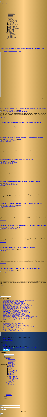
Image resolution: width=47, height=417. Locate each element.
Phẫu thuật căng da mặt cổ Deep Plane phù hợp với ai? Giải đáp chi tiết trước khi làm (18, 300)
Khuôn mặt (8, 25)
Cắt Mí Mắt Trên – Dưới (12, 20)
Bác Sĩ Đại (5, 39)
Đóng (2, 413)
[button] (5, 398)
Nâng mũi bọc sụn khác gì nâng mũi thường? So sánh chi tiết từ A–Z (20, 268)
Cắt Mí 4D (10, 18)
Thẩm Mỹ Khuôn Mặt (7, 6)
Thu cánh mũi (10, 12)
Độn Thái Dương (11, 29)
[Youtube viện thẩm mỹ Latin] (18, 347)
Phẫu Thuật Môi (11, 31)
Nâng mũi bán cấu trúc (12, 9)
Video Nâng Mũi (9, 42)
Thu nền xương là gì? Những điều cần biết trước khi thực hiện (14, 303)
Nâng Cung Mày (11, 23)
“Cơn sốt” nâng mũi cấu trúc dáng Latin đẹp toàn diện (12, 329)
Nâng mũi (8, 7)
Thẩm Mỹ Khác (6, 38)
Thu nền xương (11, 16)
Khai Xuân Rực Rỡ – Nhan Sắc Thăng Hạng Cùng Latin (13, 323)
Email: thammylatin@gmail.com (8, 340)
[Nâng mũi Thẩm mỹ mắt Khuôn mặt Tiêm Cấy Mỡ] (23, 407)
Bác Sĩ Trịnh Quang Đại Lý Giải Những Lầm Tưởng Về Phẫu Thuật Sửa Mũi (17, 330)
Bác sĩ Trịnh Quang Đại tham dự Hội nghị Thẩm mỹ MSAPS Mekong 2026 (22, 48)
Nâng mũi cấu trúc (11, 8)
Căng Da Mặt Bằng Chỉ (12, 26)
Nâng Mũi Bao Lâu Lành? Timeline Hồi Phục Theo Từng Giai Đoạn (20, 181)
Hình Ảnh (5, 396)
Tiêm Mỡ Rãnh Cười (12, 37)
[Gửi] (0, 297)
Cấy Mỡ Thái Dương (12, 34)
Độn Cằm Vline (11, 30)
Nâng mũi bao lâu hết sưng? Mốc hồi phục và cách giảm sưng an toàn (20, 122)
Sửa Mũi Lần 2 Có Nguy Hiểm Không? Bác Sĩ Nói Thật (13, 319)
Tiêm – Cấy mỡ (9, 32)
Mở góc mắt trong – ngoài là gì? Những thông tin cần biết (13, 301)
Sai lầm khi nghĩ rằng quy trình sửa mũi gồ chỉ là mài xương (18, 247)
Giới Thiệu (5, 344)
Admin (20, 51)
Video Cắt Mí (8, 43)
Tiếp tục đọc (3, 102)
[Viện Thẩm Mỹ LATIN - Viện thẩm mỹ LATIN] (5, 2)
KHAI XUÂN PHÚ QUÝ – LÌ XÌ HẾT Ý (10, 324)
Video (5, 41)
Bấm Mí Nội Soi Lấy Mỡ (12, 21)
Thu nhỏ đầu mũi (11, 13)
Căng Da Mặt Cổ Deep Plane (13, 28)
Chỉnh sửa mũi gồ (11, 14)
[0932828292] (3, 414)
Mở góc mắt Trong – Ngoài (13, 24)
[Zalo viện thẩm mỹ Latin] (8, 347)
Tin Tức (5, 40)
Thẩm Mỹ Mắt (8, 17)
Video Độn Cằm (9, 44)
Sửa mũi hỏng (10, 15)
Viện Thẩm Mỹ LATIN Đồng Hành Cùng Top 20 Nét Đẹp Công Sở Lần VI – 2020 (18, 325)
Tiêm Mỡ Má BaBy (11, 36)
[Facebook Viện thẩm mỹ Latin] (9, 348)
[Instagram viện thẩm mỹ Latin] (31, 347)
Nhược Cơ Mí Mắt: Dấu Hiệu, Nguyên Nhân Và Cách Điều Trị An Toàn (21, 203)
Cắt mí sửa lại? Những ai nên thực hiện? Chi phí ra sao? (13, 302)
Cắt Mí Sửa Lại (11, 22)
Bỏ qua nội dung (3, 0)
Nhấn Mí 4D (10, 19)
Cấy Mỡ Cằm (10, 35)
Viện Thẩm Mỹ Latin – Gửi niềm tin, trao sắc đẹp (12, 327)
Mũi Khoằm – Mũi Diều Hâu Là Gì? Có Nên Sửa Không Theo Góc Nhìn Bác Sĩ (17, 318)
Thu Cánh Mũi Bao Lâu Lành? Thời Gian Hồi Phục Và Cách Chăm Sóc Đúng (23, 225)
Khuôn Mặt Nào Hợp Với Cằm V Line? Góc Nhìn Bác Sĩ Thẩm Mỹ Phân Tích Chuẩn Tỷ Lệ (20, 316)
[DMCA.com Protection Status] (6, 350)
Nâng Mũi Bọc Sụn (11, 361)
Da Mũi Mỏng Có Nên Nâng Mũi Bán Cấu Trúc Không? (16, 159)
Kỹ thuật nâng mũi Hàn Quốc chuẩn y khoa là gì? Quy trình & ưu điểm (16, 315)
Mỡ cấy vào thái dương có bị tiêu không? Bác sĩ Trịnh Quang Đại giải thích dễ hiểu (18, 317)
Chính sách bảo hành (6, 345)
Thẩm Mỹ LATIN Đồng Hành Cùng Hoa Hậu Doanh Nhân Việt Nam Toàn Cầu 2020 (18, 326)
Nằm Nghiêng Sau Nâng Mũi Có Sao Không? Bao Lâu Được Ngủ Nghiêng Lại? (23, 108)
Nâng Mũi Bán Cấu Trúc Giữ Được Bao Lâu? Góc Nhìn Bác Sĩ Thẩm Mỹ (21, 137)
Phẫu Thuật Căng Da (12, 27)
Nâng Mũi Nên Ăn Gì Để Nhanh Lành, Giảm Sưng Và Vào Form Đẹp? (16, 307)
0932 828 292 (7, 338)
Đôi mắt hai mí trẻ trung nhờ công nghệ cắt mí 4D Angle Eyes (14, 328)
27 (3, 293)
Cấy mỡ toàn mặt (11, 33)
